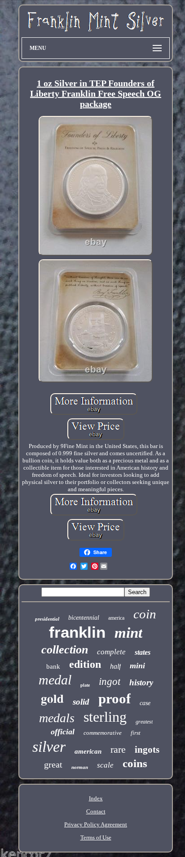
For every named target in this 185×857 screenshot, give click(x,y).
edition (85, 664)
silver (49, 746)
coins (135, 763)
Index (96, 798)
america (116, 618)
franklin (77, 632)
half (115, 666)
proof (114, 698)
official (63, 731)
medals (57, 718)
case (145, 703)
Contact (96, 811)
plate (85, 685)
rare (118, 749)
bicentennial (83, 617)
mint (128, 633)
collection (64, 649)
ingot (109, 681)
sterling (105, 717)
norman (79, 767)
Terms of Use (95, 837)
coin (144, 614)
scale (105, 765)
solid (81, 701)
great (53, 764)
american (88, 751)
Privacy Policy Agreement (95, 824)
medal (55, 679)
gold (52, 698)
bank (53, 666)
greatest (144, 722)
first (136, 732)
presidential (47, 619)
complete (111, 652)
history (141, 682)
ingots (147, 749)
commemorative (103, 732)
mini (137, 665)
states (142, 652)
